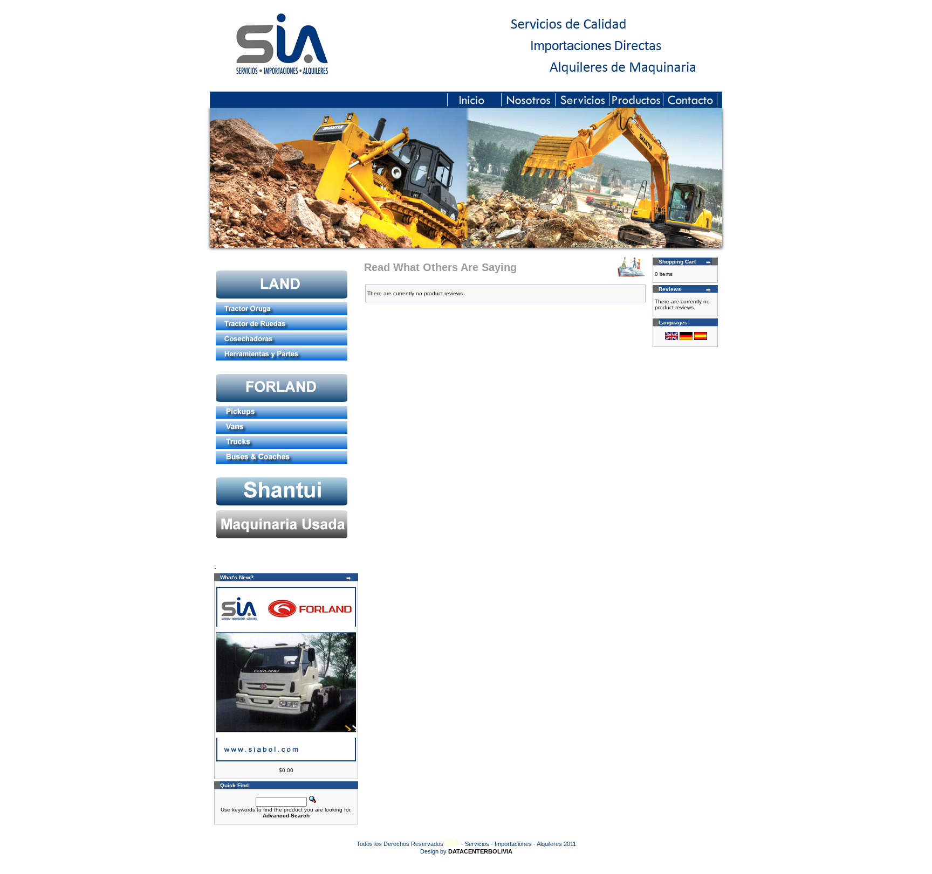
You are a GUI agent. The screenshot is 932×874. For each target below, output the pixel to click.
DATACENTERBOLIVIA (480, 851)
